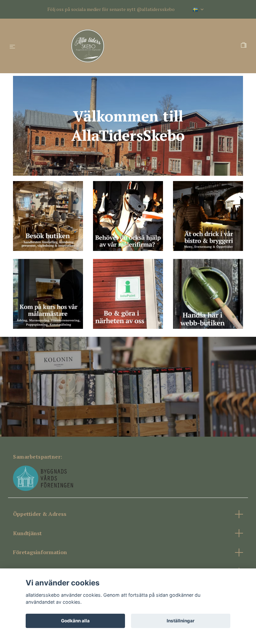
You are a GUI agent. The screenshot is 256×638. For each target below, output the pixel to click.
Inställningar (181, 620)
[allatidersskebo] (129, 46)
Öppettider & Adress (39, 514)
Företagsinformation (40, 552)
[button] (122, 432)
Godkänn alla (75, 620)
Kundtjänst (27, 533)
